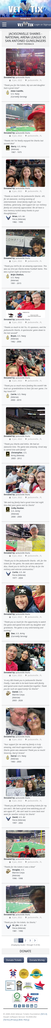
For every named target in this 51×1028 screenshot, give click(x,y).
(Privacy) (14, 1019)
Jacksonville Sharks (23, 77)
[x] (19, 1006)
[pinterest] (27, 1006)
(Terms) (6, 1019)
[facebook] (15, 1006)
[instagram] (23, 1006)
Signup (47, 24)
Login (37, 24)
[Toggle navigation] (8, 24)
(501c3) (44, 1014)
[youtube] (35, 1006)
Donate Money (37, 960)
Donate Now (25, 19)
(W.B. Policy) (23, 1019)
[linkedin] (31, 1006)
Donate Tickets (13, 960)
